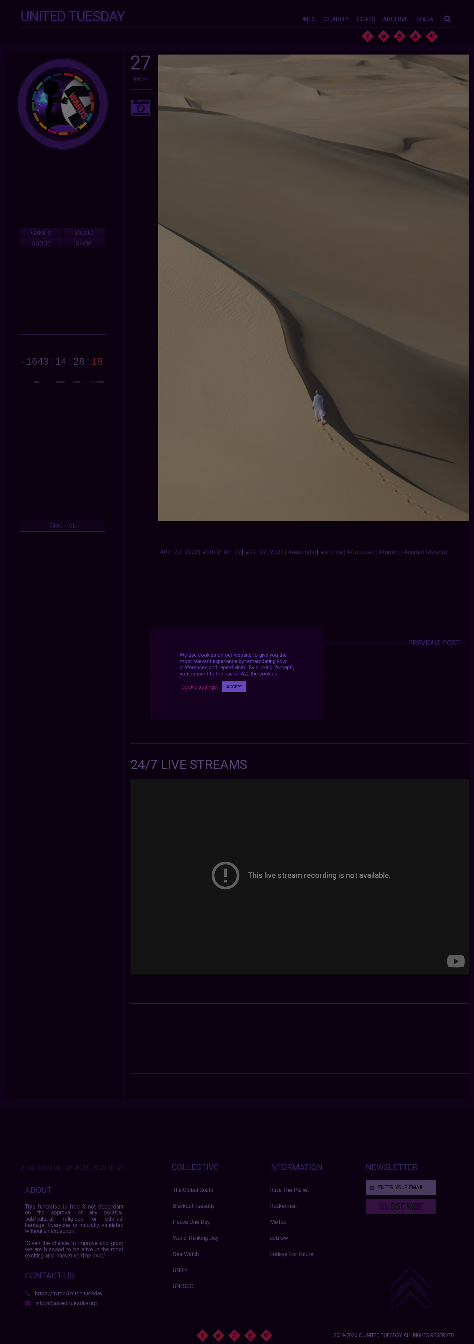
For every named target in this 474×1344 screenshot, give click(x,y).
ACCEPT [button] (234, 686)
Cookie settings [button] (199, 686)
